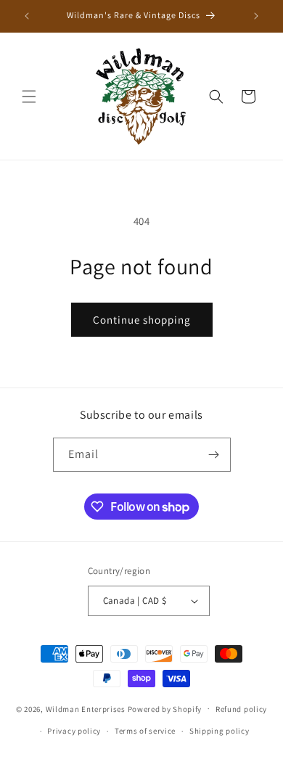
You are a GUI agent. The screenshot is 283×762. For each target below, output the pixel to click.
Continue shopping (142, 320)
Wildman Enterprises (86, 708)
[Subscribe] (214, 455)
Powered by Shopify (165, 708)
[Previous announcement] (27, 16)
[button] (29, 96)
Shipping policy (219, 731)
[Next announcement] (256, 16)
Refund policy (241, 709)
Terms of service (145, 731)
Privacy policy (74, 731)
